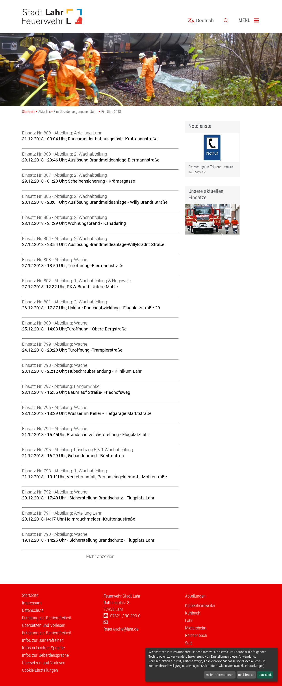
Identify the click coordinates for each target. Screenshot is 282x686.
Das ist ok (265, 675)
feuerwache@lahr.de (121, 629)
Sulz (188, 643)
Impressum (31, 602)
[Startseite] (59, 16)
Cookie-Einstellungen (40, 670)
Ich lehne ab (246, 675)
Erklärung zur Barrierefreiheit (46, 617)
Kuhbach (192, 613)
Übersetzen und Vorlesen (43, 625)
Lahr (189, 620)
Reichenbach (196, 635)
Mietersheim (195, 628)
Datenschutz (33, 610)
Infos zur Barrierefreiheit (43, 640)
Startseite (28, 112)
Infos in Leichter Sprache (43, 647)
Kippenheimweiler (200, 605)
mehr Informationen (219, 675)
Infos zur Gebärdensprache (45, 655)
